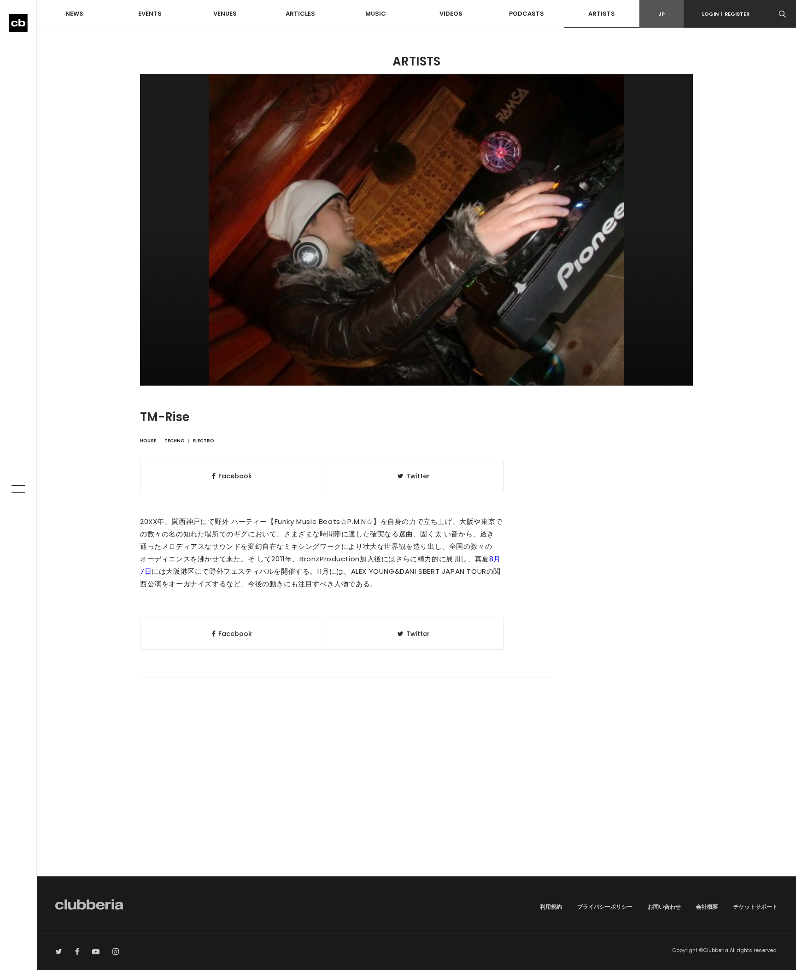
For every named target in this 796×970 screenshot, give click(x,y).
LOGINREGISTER (725, 14)
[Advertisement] (416, 798)
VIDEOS (450, 13)
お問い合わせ (664, 906)
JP (661, 14)
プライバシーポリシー (604, 906)
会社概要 (707, 906)
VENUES (225, 13)
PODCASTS (526, 13)
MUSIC (375, 13)
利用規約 (551, 906)
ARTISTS (601, 13)
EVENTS (150, 13)
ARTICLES (300, 13)
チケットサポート (755, 906)
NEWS (74, 13)
